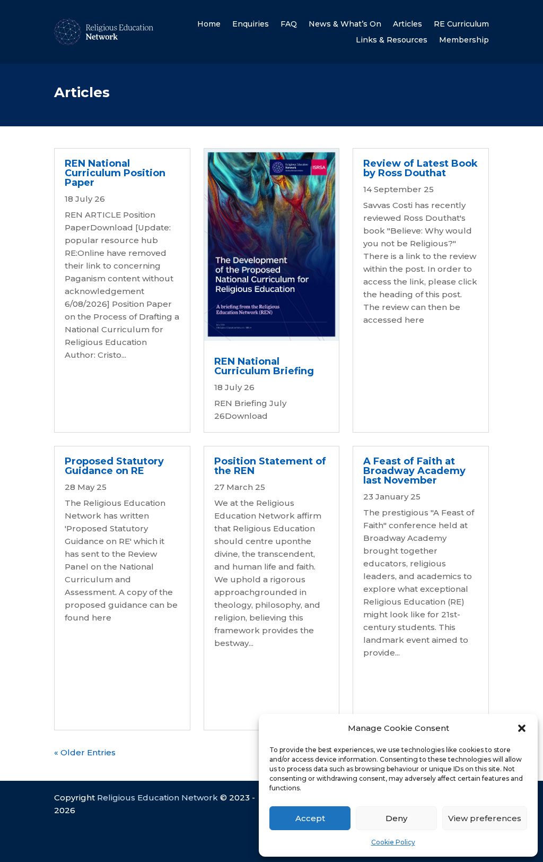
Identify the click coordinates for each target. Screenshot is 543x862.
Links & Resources (391, 40)
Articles (407, 24)
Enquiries (250, 24)
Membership (464, 40)
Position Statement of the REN (270, 466)
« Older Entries (85, 752)
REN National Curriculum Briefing (264, 366)
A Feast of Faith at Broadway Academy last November (414, 470)
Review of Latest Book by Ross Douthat (420, 168)
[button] (521, 728)
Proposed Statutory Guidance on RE (114, 466)
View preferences (484, 818)
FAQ (289, 24)
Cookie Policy (393, 842)
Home (209, 24)
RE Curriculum (461, 24)
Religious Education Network (157, 797)
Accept (310, 818)
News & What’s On (345, 24)
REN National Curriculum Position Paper (115, 173)
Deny (396, 818)
